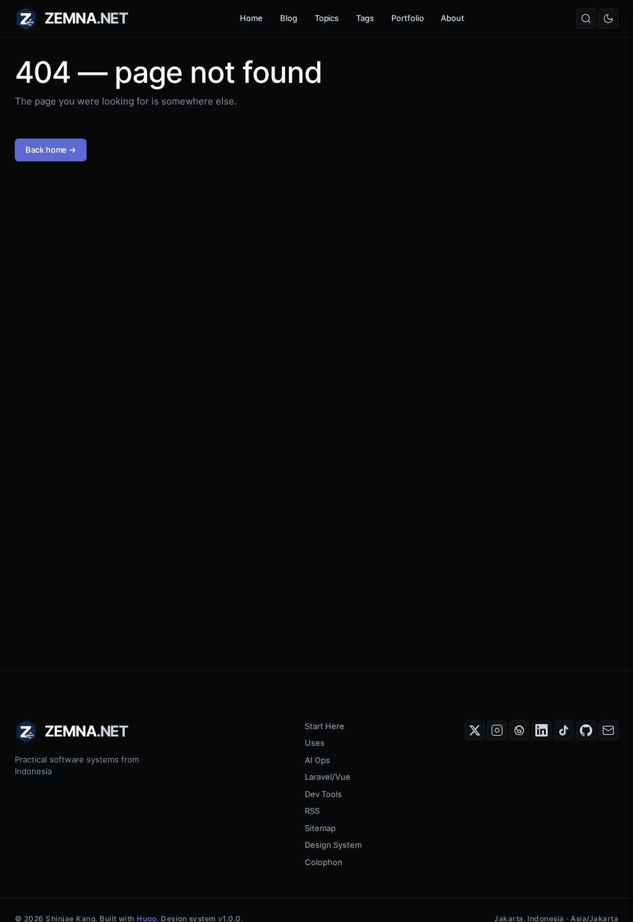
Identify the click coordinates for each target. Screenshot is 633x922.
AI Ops (317, 760)
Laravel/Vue (327, 777)
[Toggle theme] (608, 18)
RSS (312, 811)
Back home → (50, 150)
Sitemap (320, 828)
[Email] (608, 730)
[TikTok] (564, 730)
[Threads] (519, 730)
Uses (315, 743)
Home (251, 18)
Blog (288, 18)
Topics (327, 18)
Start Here (324, 726)
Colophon (323, 862)
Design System (333, 845)
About (452, 18)
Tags (365, 18)
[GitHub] (586, 730)
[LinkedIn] (541, 730)
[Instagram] (497, 730)
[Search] (586, 18)
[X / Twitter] (475, 730)
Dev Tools (323, 794)
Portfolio (407, 18)
